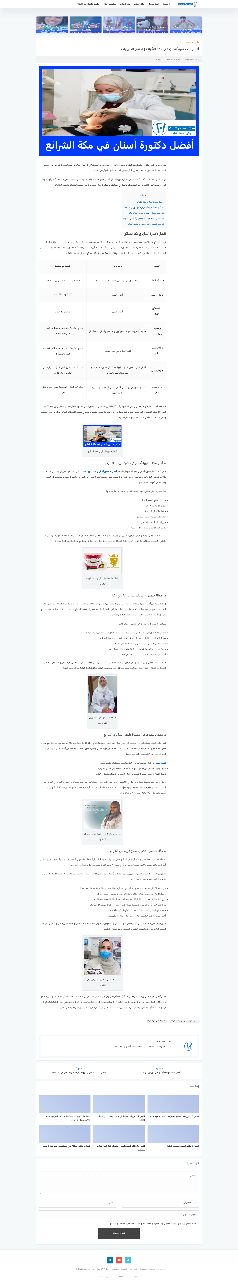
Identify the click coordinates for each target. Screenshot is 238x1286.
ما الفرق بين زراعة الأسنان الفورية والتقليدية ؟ (85, 29)
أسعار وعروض (153, 4)
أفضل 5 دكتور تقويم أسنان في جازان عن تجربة (186, 29)
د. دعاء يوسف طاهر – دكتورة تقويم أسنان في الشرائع (143, 218)
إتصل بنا (133, 1269)
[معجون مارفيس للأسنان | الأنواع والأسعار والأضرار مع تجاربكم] (52, 24)
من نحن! (161, 1269)
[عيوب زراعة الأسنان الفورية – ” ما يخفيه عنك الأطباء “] (152, 24)
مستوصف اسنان (109, 4)
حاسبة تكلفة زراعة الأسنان (88, 4)
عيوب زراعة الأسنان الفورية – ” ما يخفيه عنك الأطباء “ (152, 29)
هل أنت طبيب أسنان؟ (85, 1269)
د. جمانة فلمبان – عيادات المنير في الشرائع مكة (146, 213)
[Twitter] (128, 1260)
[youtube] (119, 1260)
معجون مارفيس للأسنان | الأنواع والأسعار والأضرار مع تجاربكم (52, 29)
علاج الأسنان (125, 4)
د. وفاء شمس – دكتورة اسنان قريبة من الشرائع (145, 224)
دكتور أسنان (139, 4)
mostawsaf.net (191, 59)
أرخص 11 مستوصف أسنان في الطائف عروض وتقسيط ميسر (119, 29)
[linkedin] (110, 1260)
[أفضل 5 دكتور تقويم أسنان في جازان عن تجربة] (186, 24)
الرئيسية (166, 4)
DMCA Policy (103, 1269)
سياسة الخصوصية (147, 1269)
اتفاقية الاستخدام (119, 1269)
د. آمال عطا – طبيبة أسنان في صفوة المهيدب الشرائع (144, 207)
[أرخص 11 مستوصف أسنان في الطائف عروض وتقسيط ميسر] (119, 24)
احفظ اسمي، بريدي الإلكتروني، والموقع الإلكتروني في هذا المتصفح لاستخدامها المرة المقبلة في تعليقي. (153, 1223)
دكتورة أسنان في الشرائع (156, 1021)
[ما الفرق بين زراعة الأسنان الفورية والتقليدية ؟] (85, 24)
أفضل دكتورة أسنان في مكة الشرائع (150, 202)
